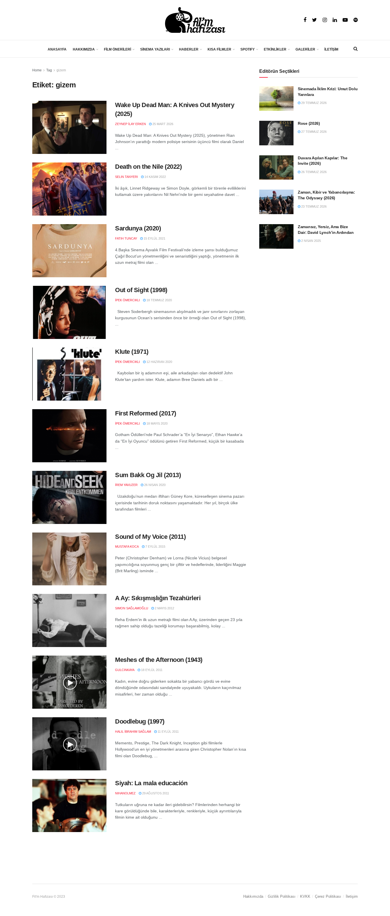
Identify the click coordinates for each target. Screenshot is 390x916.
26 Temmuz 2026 (313, 172)
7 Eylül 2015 (154, 546)
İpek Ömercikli (127, 300)
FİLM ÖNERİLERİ (117, 49)
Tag (49, 70)
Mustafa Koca (127, 546)
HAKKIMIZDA (84, 49)
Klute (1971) (131, 351)
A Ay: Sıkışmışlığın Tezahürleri (157, 598)
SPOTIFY (247, 49)
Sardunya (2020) (138, 228)
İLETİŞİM (331, 49)
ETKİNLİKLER (275, 49)
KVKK (305, 896)
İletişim (352, 896)
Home (37, 70)
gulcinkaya (124, 670)
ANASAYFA (57, 49)
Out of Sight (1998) (141, 290)
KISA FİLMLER (219, 49)
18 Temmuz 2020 (159, 300)
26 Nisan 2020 (154, 485)
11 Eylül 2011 (168, 731)
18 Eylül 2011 (151, 670)
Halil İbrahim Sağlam (133, 731)
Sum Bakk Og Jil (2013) (148, 475)
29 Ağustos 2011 (155, 793)
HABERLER (188, 49)
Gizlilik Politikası (281, 896)
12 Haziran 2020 (159, 361)
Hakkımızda (253, 896)
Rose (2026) (309, 123)
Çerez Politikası (328, 896)
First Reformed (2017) (145, 413)
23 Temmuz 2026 (313, 206)
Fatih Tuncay (126, 238)
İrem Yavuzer (126, 485)
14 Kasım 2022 (155, 176)
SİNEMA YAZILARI (155, 49)
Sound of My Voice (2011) (150, 536)
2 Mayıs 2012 (164, 608)
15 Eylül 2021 (154, 238)
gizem (61, 70)
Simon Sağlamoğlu (131, 608)
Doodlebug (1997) (139, 721)
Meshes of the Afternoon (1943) (158, 659)
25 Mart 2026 (162, 124)
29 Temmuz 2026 (313, 103)
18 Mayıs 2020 (157, 423)
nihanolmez (125, 793)
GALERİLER (305, 49)
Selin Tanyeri (126, 176)
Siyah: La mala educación (151, 783)
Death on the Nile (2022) (148, 166)
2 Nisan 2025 (310, 240)
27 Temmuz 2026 (313, 131)
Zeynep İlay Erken (130, 124)
